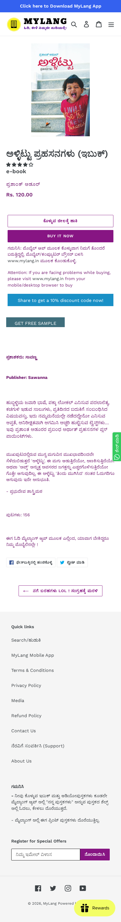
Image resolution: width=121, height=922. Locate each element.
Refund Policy (26, 715)
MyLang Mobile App (32, 655)
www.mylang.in (23, 260)
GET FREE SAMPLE (35, 323)
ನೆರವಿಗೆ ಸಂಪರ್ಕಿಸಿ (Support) (37, 746)
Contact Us (23, 730)
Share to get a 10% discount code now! (60, 300)
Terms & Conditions (32, 670)
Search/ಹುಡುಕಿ (26, 640)
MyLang (50, 903)
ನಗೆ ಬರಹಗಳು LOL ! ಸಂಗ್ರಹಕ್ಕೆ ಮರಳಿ (65, 590)
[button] (20, 164)
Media (17, 700)
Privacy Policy (26, 685)
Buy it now (60, 236)
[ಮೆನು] (111, 24)
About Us (21, 761)
